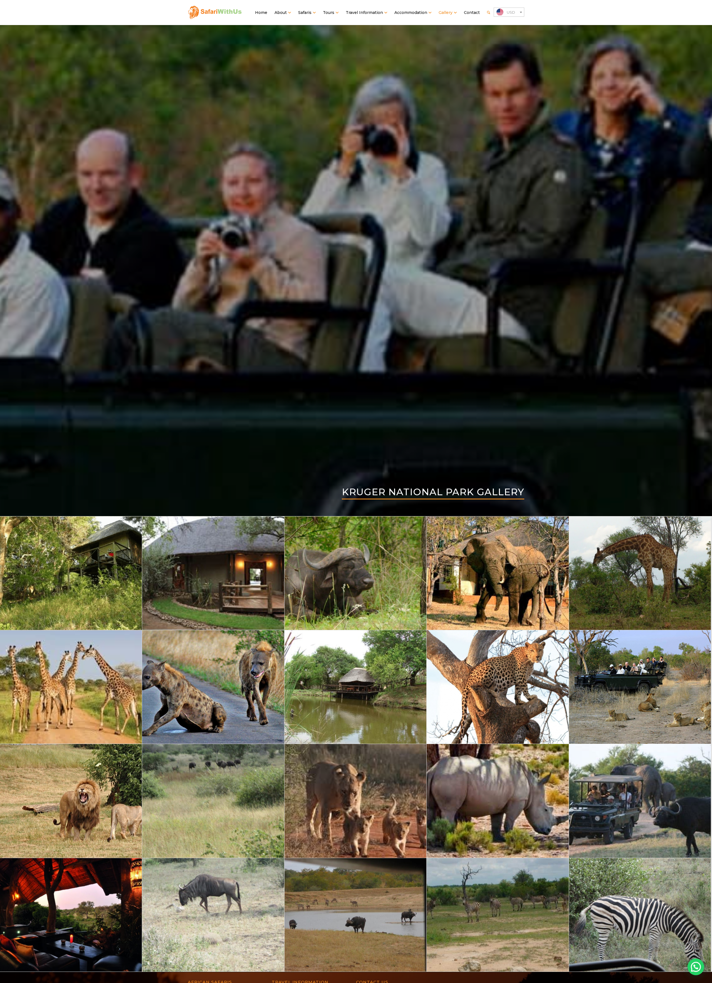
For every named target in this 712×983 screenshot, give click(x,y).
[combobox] (509, 12)
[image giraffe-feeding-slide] (640, 573)
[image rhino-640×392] (498, 801)
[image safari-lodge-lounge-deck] (71, 915)
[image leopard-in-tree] (498, 687)
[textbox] (509, 12)
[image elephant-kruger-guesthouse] (498, 573)
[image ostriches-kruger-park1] (213, 801)
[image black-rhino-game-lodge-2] (213, 573)
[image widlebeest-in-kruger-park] (213, 915)
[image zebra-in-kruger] (640, 915)
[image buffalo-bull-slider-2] (356, 573)
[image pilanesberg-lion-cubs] (356, 801)
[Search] (488, 12)
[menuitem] (261, 12)
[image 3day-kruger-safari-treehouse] (71, 573)
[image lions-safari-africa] (71, 801)
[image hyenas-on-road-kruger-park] (213, 687)
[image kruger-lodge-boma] (356, 687)
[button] (696, 967)
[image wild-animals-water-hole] (356, 915)
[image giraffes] (71, 687)
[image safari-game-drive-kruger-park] (640, 801)
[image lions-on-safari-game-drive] (640, 687)
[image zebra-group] (498, 915)
